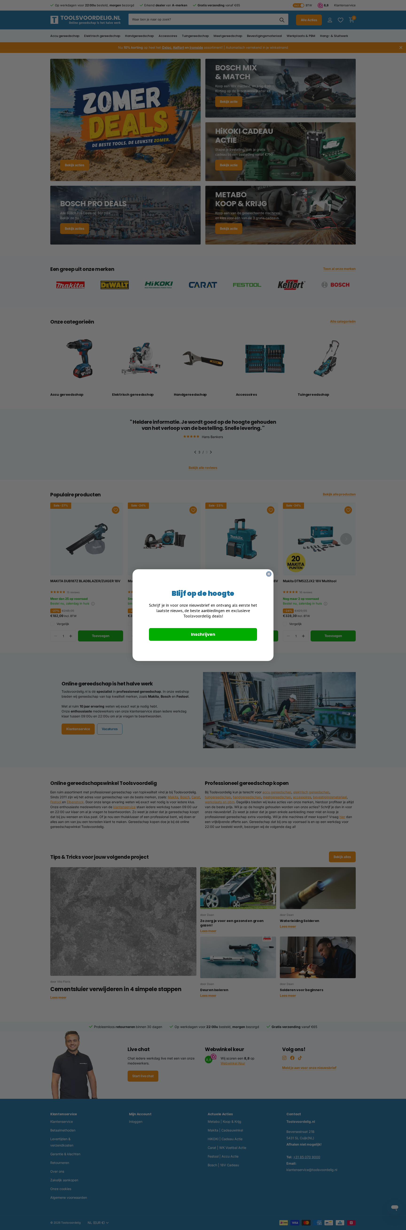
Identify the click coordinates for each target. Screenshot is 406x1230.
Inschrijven (203, 634)
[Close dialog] (268, 574)
